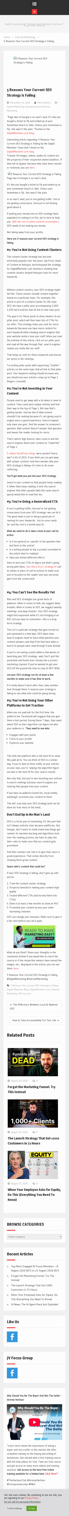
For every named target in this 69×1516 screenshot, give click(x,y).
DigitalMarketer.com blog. (20, 151)
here (31, 167)
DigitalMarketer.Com (40, 989)
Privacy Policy (31, 1497)
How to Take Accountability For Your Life (34, 1020)
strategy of (50, 566)
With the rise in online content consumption (35, 221)
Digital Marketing (15, 106)
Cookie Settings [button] (14, 1508)
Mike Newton (44, 102)
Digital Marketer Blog (17, 989)
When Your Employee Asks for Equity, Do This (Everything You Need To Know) (34, 1195)
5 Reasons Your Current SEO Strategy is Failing (34, 985)
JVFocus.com (24, 993)
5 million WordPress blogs (21, 453)
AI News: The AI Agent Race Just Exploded (34, 1304)
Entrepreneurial (33, 106)
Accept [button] (31, 1508)
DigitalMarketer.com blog (20, 133)
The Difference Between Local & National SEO (33, 1006)
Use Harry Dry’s (35, 566)
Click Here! (51, 1473)
